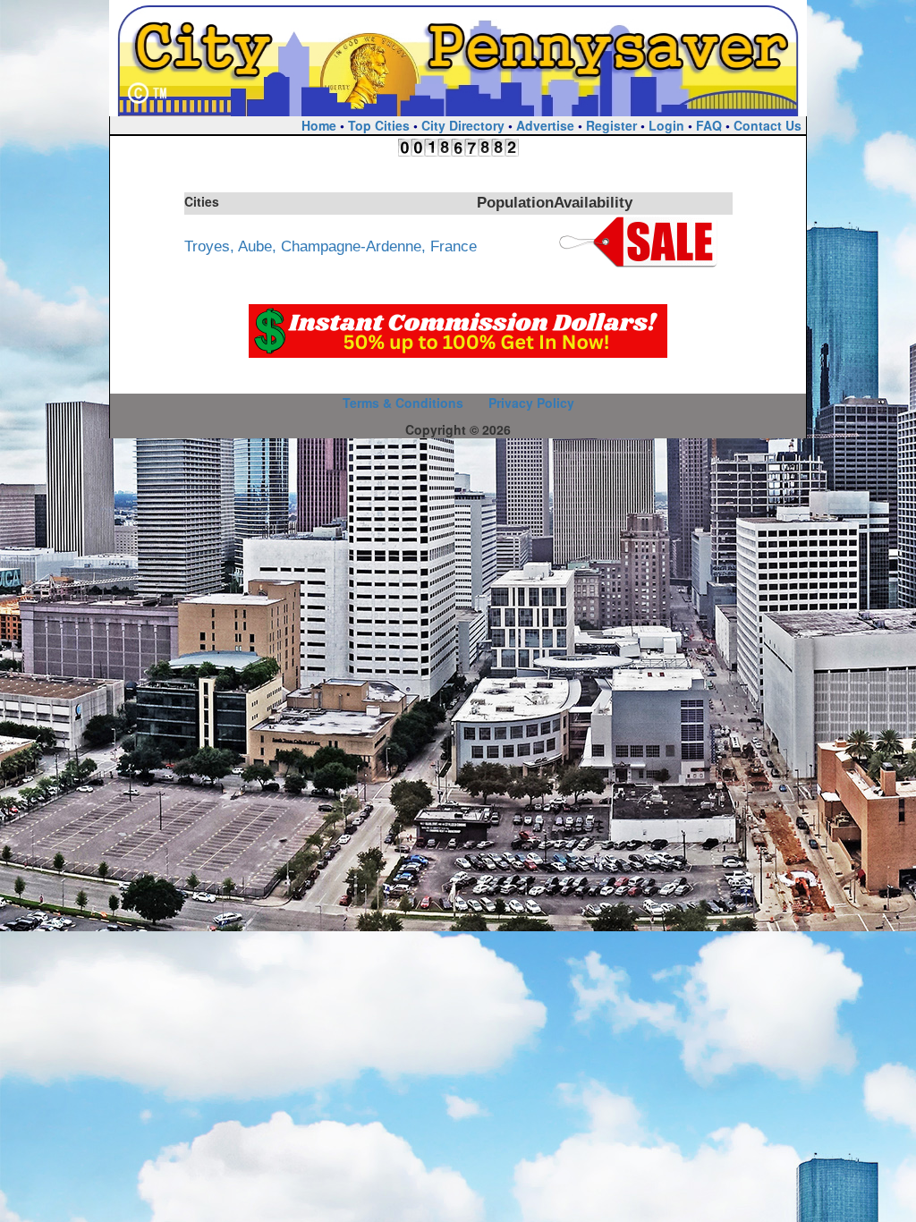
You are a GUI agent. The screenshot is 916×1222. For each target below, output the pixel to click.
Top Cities (379, 125)
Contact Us (768, 125)
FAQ (709, 125)
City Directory (463, 125)
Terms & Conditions (403, 403)
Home (318, 125)
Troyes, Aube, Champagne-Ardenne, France (330, 246)
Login (666, 125)
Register (611, 125)
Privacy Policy (531, 403)
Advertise (545, 125)
